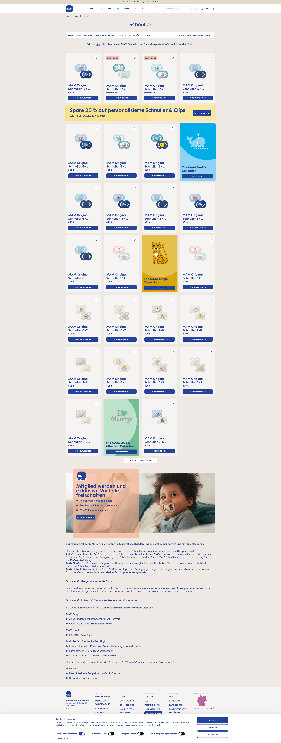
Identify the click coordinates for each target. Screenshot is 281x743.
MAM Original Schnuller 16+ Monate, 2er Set (80, 86)
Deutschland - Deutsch (203, 708)
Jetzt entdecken (159, 288)
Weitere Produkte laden (140, 461)
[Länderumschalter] (212, 9)
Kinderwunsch (102, 697)
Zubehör (135, 35)
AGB (171, 697)
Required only (213, 734)
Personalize (212, 727)
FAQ (146, 701)
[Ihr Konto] (202, 9)
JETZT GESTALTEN (202, 113)
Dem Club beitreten (85, 517)
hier (98, 44)
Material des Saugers (105, 35)
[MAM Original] (83, 72)
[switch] (111, 733)
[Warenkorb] (207, 8)
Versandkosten (152, 705)
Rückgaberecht (152, 709)
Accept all (212, 720)
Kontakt (148, 697)
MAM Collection (84, 35)
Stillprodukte (127, 705)
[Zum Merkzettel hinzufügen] (96, 58)
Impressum (174, 701)
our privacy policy (155, 725)
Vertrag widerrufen (153, 713)
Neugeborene (101, 708)
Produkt (123, 35)
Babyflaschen (127, 701)
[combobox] (173, 9)
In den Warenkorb (83, 98)
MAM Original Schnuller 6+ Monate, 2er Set (80, 164)
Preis (145, 35)
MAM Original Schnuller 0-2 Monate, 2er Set (80, 328)
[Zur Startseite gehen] (69, 8)
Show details (60, 739)
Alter (70, 35)
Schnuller (125, 697)
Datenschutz (175, 705)
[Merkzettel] (196, 8)
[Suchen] (189, 9)
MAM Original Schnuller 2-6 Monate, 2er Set (156, 328)
